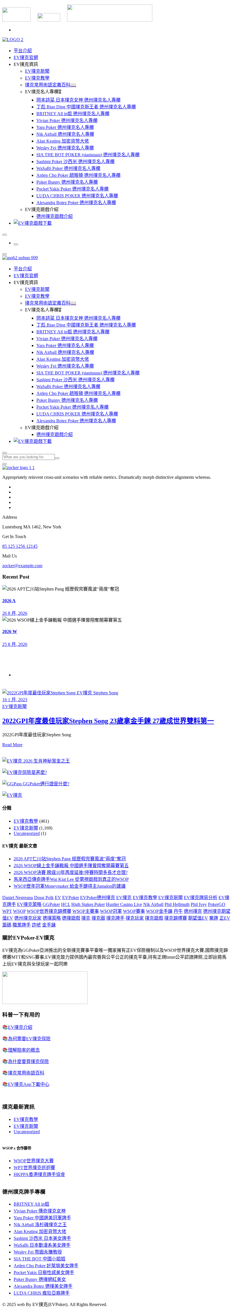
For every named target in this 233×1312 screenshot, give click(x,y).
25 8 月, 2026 (14, 644)
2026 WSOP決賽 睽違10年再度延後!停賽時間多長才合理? (71, 872)
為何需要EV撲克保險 (29, 1038)
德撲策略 (52, 918)
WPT (7, 911)
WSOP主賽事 (85, 911)
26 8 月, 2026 (14, 613)
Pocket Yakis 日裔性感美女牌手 (44, 1272)
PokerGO (216, 904)
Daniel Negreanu (17, 897)
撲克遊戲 (154, 918)
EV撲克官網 (26, 57)
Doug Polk (44, 897)
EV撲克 (124, 897)
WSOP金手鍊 (159, 911)
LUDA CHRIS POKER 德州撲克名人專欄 (77, 195)
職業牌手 (22, 924)
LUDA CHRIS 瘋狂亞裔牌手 (42, 1293)
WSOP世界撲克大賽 (34, 1160)
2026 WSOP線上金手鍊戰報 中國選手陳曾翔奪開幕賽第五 (71, 865)
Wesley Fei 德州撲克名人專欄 (65, 147)
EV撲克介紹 (20, 1027)
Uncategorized (27, 833)
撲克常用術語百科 (26, 1072)
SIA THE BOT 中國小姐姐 (39, 1258)
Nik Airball (153, 904)
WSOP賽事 (134, 911)
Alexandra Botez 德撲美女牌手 (43, 1286)
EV (58, 897)
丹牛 (178, 911)
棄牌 (213, 918)
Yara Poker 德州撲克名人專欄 (65, 127)
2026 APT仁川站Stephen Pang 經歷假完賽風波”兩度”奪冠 (70, 858)
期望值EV (198, 918)
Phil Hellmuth (177, 904)
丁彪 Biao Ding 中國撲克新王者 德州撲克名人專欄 (86, 106)
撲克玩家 (135, 918)
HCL (65, 904)
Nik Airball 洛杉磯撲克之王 (40, 1224)
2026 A (9, 600)
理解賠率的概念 (24, 1050)
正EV (224, 918)
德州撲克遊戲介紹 (54, 216)
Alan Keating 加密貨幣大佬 (62, 141)
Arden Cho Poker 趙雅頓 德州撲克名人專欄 (78, 175)
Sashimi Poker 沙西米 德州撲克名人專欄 (75, 161)
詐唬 (36, 924)
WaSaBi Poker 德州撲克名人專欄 (68, 168)
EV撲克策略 (29, 904)
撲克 (85, 918)
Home (19, 674)
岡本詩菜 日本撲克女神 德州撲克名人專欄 (78, 100)
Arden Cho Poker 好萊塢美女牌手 (46, 1265)
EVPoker (70, 897)
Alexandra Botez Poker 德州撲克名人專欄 (76, 202)
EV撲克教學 (37, 78)
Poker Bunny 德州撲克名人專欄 (67, 182)
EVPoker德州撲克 (97, 897)
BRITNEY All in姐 (31, 1204)
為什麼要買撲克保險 (28, 1061)
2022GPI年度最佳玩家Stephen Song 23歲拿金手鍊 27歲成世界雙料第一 (108, 721)
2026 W (9, 631)
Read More (12, 744)
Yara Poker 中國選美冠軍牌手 (42, 1217)
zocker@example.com (22, 565)
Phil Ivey (199, 904)
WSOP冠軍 (111, 911)
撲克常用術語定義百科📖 (50, 84)
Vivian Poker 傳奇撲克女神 (40, 1210)
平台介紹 (23, 50)
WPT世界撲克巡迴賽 (34, 1167)
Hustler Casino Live (124, 904)
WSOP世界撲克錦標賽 (49, 911)
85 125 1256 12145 (20, 546)
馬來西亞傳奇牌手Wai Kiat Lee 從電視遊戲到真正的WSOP (71, 879)
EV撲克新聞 (37, 71)
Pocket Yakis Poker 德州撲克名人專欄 (72, 188)
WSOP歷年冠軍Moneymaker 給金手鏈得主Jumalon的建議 (70, 886)
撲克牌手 (115, 918)
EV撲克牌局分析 (200, 897)
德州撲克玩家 (27, 918)
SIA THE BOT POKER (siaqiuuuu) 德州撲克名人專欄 (88, 154)
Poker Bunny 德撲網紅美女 (40, 1279)
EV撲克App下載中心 (28, 1084)
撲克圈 (98, 918)
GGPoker (51, 904)
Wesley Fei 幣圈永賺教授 (38, 1252)
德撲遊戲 (71, 918)
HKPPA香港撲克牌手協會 (39, 1174)
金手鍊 (49, 924)
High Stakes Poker (88, 904)
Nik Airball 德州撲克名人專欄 (65, 134)
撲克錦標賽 (175, 918)
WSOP (19, 911)
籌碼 (6, 924)
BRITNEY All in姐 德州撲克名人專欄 (72, 113)
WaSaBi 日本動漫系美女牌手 (42, 1245)
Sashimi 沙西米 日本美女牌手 (42, 1238)
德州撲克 (193, 911)
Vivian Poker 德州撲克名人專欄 (66, 120)
